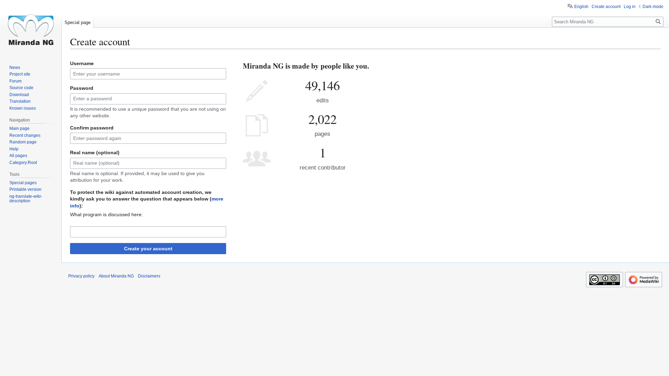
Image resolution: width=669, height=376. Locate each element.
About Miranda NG (116, 276)
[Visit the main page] (31, 28)
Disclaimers (149, 276)
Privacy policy (81, 276)
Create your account (148, 248)
